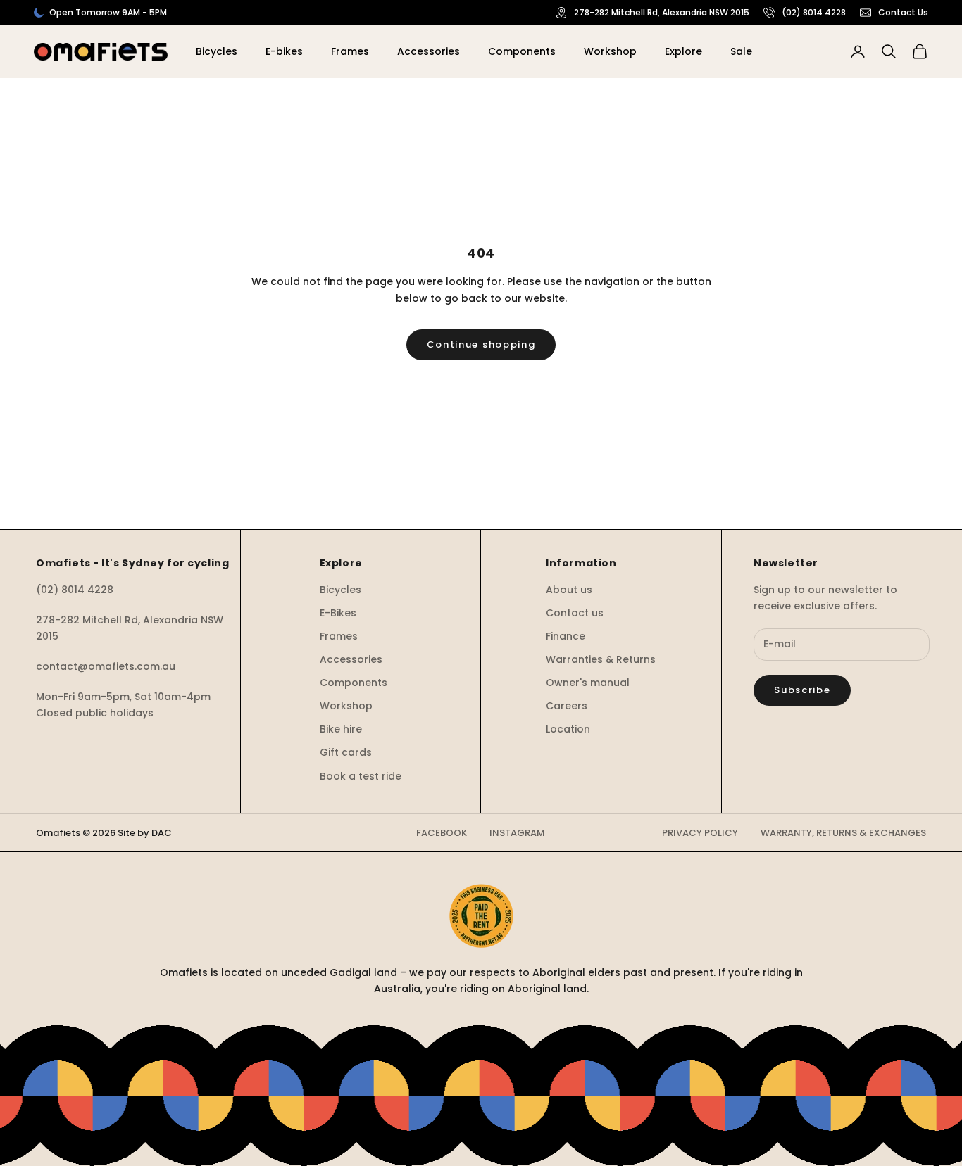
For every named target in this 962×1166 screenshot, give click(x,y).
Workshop (610, 51)
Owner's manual (588, 683)
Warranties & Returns (601, 659)
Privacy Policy (700, 832)
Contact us (575, 613)
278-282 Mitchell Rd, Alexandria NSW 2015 (661, 12)
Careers (566, 706)
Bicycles (216, 51)
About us (569, 590)
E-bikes (284, 51)
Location (568, 729)
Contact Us (903, 12)
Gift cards (346, 752)
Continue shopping (481, 344)
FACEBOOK (441, 832)
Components (522, 51)
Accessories (428, 51)
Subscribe (802, 690)
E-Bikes (338, 613)
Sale (741, 51)
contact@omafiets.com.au (105, 666)
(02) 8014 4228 (814, 12)
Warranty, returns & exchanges (843, 832)
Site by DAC (145, 832)
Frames (350, 51)
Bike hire (341, 729)
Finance (565, 636)
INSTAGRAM (517, 832)
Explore (683, 51)
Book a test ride (360, 776)
